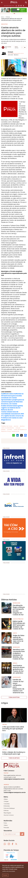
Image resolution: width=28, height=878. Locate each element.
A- (22, 47)
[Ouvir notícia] (3, 47)
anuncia (15, 426)
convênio (9, 429)
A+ (25, 47)
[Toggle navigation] (1, 2)
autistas (3, 429)
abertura (21, 426)
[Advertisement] (14, 578)
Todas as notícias (14, 697)
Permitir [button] (5, 875)
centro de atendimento (7, 428)
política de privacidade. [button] (8, 871)
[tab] (13, 13)
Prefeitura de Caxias (6, 426)
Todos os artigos (14, 758)
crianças (17, 428)
